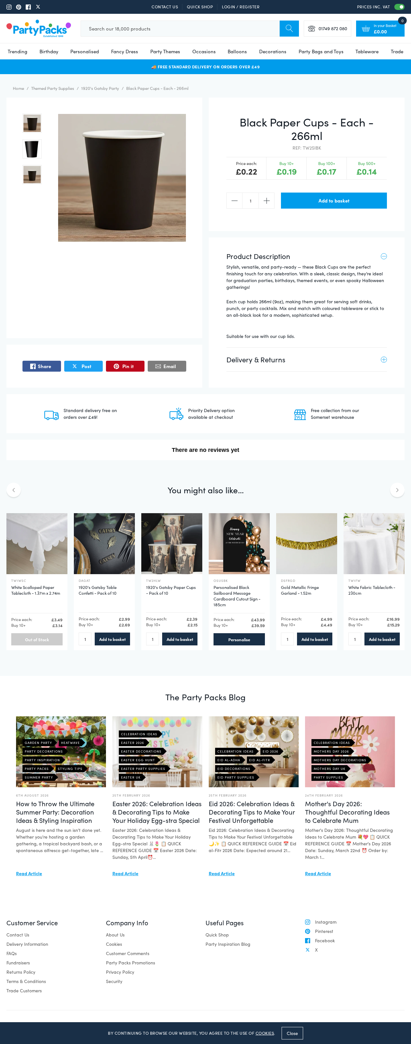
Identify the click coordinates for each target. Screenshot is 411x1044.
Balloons (237, 51)
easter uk (131, 777)
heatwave (70, 742)
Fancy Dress (124, 51)
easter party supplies (143, 768)
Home (18, 88)
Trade (397, 51)
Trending (17, 51)
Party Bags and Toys (321, 51)
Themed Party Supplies (52, 88)
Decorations (272, 51)
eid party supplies (235, 777)
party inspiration (42, 760)
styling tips (70, 768)
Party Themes (165, 51)
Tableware (367, 51)
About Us (115, 935)
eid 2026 (270, 751)
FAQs (11, 953)
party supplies (328, 777)
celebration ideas (139, 734)
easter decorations (141, 751)
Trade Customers (24, 991)
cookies (265, 1033)
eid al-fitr (259, 760)
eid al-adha (228, 760)
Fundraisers (18, 963)
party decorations (44, 751)
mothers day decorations (340, 760)
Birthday (48, 51)
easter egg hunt (138, 760)
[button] (32, 123)
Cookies (114, 944)
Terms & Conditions (26, 981)
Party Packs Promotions (130, 963)
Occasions (204, 51)
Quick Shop (200, 7)
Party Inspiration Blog (228, 944)
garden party (38, 742)
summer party (39, 777)
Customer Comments (127, 953)
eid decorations (233, 768)
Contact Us (165, 7)
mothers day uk (329, 768)
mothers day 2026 (331, 751)
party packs (37, 768)
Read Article (29, 873)
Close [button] (292, 1033)
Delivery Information (27, 944)
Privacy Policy (120, 972)
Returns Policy (20, 972)
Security (114, 981)
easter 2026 (132, 742)
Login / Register (240, 7)
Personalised (84, 51)
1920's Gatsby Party (100, 88)
